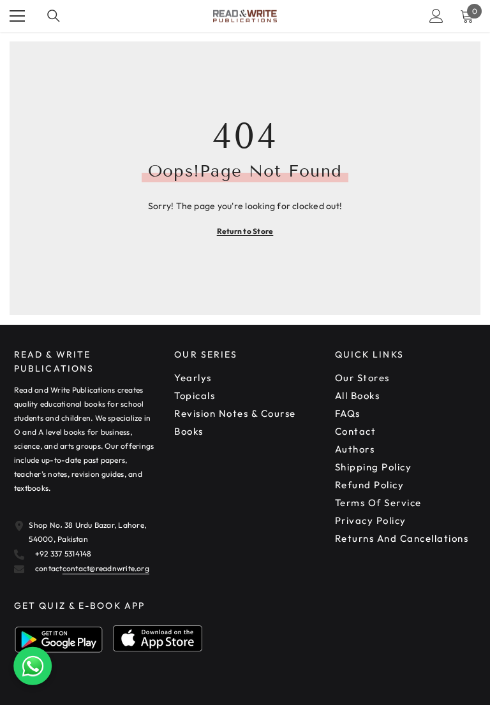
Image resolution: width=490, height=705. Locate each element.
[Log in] (436, 16)
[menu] (17, 16)
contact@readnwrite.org (106, 568)
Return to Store (245, 231)
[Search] (53, 16)
